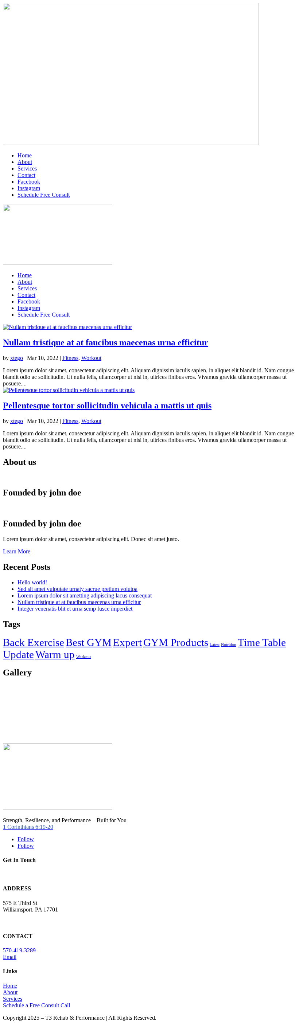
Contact (26, 175)
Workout (91, 358)
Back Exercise (33, 642)
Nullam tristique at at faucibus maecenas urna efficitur (105, 342)
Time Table (262, 642)
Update (18, 654)
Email (9, 957)
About (25, 162)
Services (27, 168)
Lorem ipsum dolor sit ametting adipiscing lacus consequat (85, 595)
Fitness (70, 358)
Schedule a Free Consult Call (36, 1005)
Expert (127, 642)
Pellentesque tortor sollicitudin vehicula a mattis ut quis (107, 405)
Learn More (16, 551)
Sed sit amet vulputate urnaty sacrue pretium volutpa (77, 589)
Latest (215, 645)
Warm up (55, 654)
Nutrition (228, 645)
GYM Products (175, 642)
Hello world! (32, 582)
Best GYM (89, 642)
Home (25, 155)
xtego (16, 358)
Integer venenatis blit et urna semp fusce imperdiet (75, 608)
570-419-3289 (19, 950)
